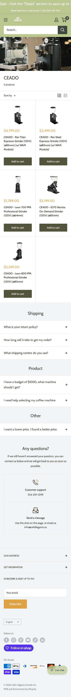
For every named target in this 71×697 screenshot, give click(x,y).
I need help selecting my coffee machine (29, 400)
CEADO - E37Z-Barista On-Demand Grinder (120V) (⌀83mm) (52, 211)
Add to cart (17, 161)
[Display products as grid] (59, 95)
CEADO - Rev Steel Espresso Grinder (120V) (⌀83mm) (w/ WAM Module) (53, 143)
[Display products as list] (65, 95)
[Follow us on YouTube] (28, 640)
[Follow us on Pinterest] (20, 640)
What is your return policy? (21, 327)
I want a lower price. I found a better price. (30, 429)
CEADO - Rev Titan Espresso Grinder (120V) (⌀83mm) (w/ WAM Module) (17, 143)
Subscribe (15, 604)
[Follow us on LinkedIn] (42, 640)
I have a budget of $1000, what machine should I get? (30, 384)
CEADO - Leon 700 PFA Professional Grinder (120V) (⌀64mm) (17, 211)
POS (6, 689)
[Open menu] (6, 19)
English (9, 622)
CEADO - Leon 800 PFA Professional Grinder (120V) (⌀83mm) (17, 277)
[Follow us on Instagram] (13, 640)
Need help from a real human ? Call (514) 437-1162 (35, 10)
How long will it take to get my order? (27, 340)
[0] (64, 20)
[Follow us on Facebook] (6, 640)
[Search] (62, 30)
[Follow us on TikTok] (35, 640)
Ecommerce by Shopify (24, 689)
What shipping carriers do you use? (26, 353)
